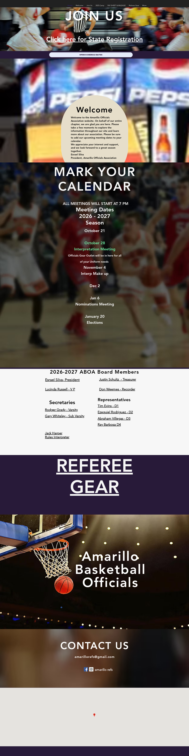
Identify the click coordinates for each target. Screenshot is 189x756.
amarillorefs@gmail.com (95, 657)
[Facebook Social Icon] (86, 669)
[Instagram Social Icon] (91, 669)
